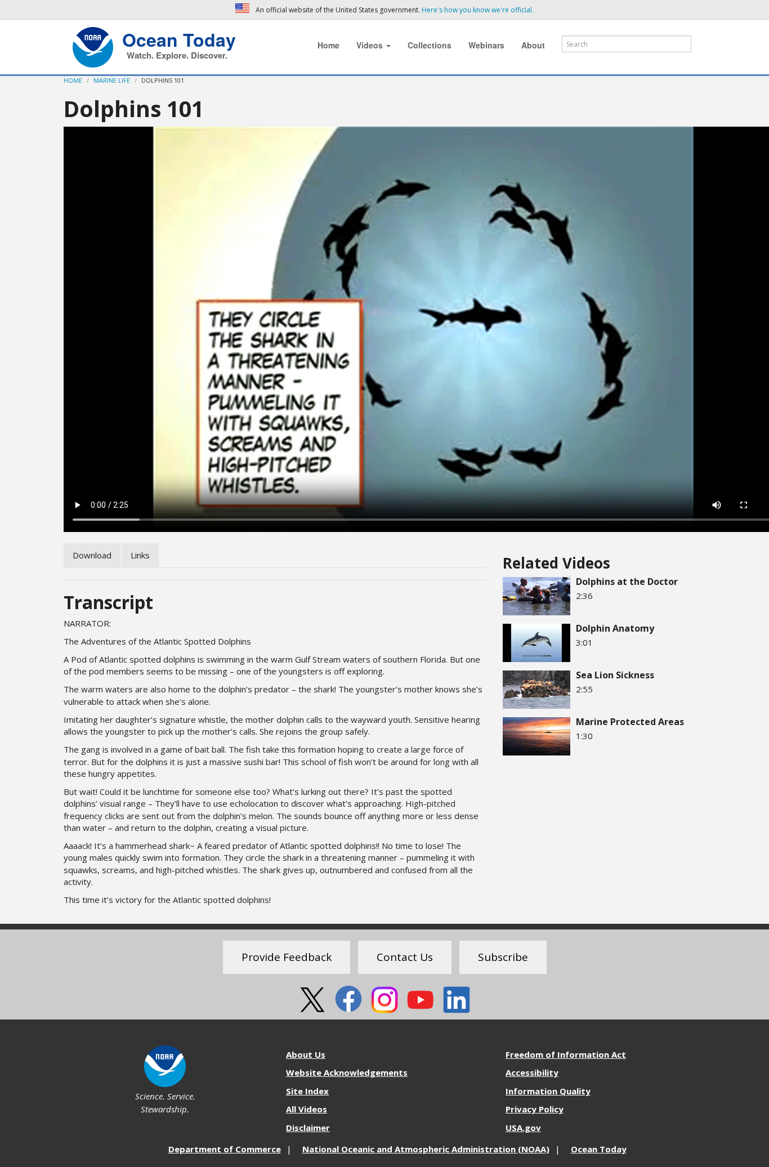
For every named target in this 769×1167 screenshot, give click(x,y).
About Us (305, 1054)
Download (92, 555)
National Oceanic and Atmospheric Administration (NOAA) (425, 1149)
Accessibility (532, 1072)
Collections (429, 45)
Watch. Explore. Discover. (177, 55)
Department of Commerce (224, 1149)
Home (328, 45)
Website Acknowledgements (347, 1072)
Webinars (486, 45)
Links (140, 555)
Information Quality (548, 1091)
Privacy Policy (535, 1109)
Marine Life (111, 80)
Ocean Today (179, 38)
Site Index (307, 1091)
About (533, 45)
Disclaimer (308, 1127)
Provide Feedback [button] (287, 957)
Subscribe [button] (503, 957)
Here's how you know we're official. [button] (478, 10)
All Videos (306, 1109)
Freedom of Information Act (566, 1054)
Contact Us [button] (405, 957)
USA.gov (523, 1127)
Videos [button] (370, 45)
